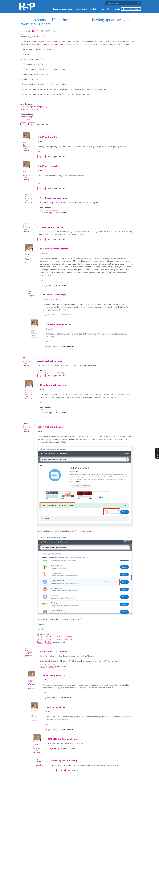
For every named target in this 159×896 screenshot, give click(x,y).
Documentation (81, 9)
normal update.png (30, 109)
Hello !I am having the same (50, 427)
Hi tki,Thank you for (47, 137)
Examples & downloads (62, 9)
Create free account (131, 9)
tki (33, 31)
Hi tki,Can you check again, (53, 385)
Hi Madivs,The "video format (54, 248)
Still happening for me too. (50, 227)
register (31, 124)
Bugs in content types (36, 36)
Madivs (26, 223)
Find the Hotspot (27, 116)
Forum (109, 9)
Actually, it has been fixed (49, 361)
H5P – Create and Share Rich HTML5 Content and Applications (27, 6)
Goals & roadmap (97, 9)
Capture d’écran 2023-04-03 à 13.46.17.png (56, 636)
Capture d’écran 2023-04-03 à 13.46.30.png (56, 639)
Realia (25, 423)
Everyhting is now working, (64, 760)
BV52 (25, 142)
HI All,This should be (55, 707)
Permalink (26, 150)
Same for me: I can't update (53, 651)
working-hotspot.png (50, 210)
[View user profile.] (26, 140)
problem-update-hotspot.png (35, 106)
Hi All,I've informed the (54, 675)
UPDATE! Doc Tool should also (63, 739)
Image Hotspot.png (49, 410)
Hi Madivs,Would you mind (58, 324)
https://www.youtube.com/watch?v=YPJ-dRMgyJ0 (45, 44)
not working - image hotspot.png (52, 373)
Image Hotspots (27, 119)
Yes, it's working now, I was (53, 198)
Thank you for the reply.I (55, 294)
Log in (117, 9)
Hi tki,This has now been (49, 166)
